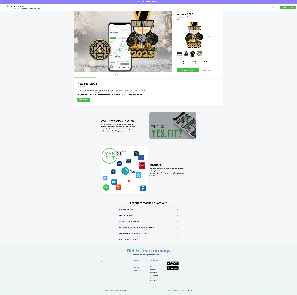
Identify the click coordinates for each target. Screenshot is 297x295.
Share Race (207, 70)
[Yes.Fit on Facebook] (191, 291)
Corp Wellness (153, 272)
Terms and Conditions (179, 290)
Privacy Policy (153, 280)
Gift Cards (153, 264)
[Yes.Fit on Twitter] (188, 291)
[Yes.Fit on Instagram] (194, 291)
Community (153, 269)
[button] (181, 263)
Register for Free (288, 7)
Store (135, 270)
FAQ (151, 267)
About (85, 75)
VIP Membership (154, 275)
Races (135, 264)
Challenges (136, 267)
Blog (151, 278)
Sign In (274, 7)
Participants (119, 75)
